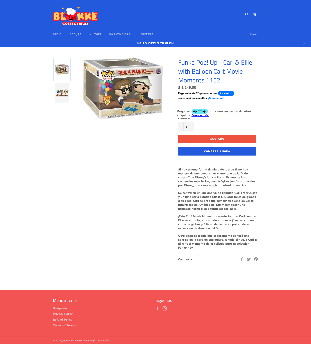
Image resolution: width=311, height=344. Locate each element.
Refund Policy (62, 319)
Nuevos (95, 34)
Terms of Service (64, 325)
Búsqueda (60, 308)
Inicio (57, 34)
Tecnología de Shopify (96, 340)
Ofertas (147, 34)
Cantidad (184, 118)
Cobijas (75, 34)
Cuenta (254, 34)
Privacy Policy (63, 314)
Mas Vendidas (120, 34)
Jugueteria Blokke (72, 340)
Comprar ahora (217, 151)
